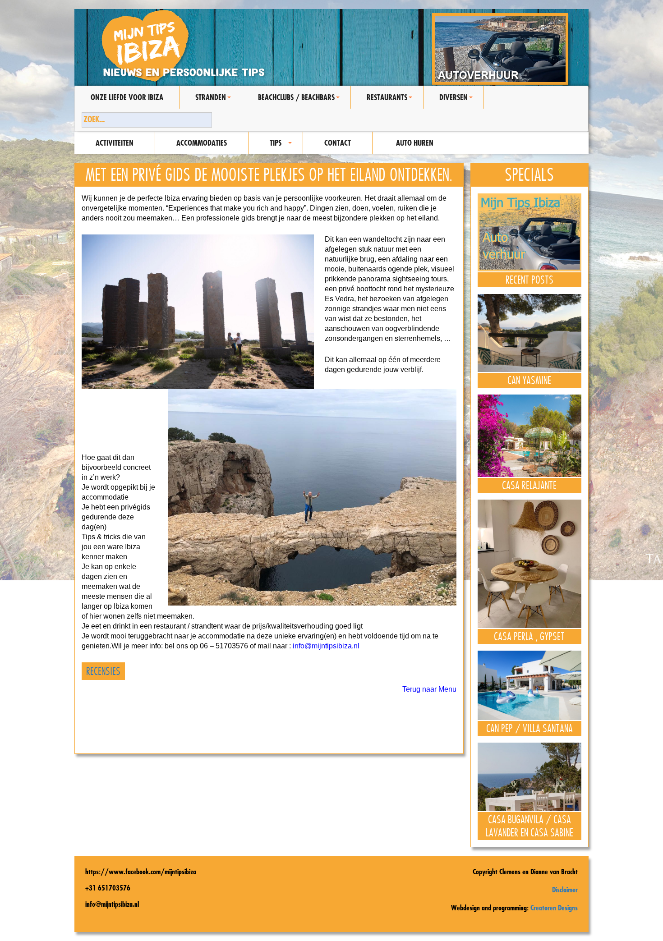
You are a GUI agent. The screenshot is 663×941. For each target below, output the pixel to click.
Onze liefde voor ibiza (127, 97)
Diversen (457, 100)
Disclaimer (565, 889)
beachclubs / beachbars (300, 100)
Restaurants (391, 100)
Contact (337, 142)
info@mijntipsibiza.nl (326, 646)
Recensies (103, 671)
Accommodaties (201, 142)
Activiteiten (115, 142)
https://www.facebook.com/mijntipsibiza (140, 871)
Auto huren (414, 142)
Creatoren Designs (554, 907)
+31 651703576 (107, 887)
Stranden (214, 100)
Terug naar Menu (429, 689)
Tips (282, 146)
